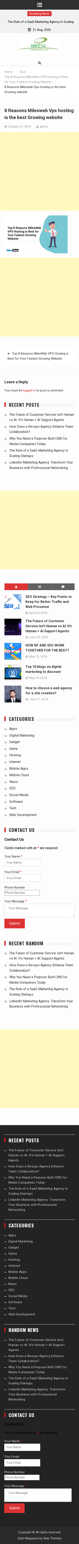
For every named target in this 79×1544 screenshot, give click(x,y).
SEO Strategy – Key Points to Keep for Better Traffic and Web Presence (48, 602)
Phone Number (14, 887)
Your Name (13, 856)
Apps (13, 729)
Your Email (12, 872)
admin (44, 126)
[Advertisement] (39, 171)
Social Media (18, 795)
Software (16, 802)
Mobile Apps (18, 769)
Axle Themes (52, 1538)
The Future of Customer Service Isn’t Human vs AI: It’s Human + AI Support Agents (48, 626)
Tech (12, 808)
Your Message (15, 901)
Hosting (15, 755)
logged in (29, 390)
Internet (15, 762)
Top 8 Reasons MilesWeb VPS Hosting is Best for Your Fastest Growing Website (38, 356)
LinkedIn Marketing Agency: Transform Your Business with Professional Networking (36, 1205)
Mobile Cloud (19, 775)
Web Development (23, 815)
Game (13, 749)
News (13, 782)
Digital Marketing (21, 735)
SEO (12, 788)
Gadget (14, 742)
